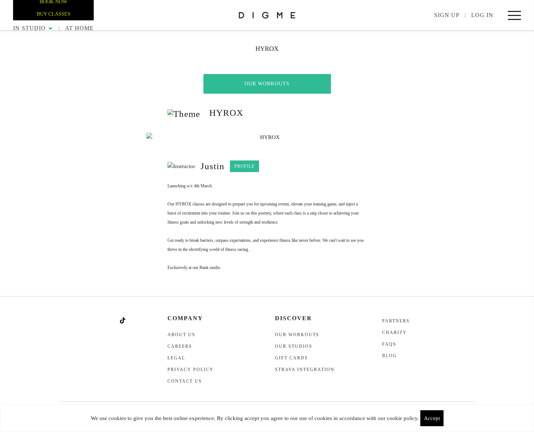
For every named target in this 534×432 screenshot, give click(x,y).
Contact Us (184, 381)
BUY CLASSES (53, 14)
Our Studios (293, 346)
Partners (396, 320)
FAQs (389, 344)
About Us (181, 334)
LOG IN (482, 15)
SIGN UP (447, 15)
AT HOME (79, 28)
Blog (389, 355)
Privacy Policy (190, 369)
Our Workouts (267, 83)
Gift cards (291, 357)
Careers (179, 346)
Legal (176, 357)
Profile (244, 166)
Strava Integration (305, 369)
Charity (394, 332)
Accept (432, 418)
